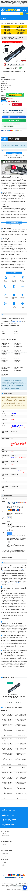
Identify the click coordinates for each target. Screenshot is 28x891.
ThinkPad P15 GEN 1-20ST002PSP (5, 347)
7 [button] (18, 702)
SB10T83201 (16, 329)
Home (2, 22)
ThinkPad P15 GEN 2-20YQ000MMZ (18, 354)
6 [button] (16, 702)
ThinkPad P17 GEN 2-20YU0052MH (18, 364)
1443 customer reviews (12, 75)
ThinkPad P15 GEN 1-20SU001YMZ (18, 351)
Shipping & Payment (17, 139)
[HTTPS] (21, 877)
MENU (4, 18)
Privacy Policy (4, 838)
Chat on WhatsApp (15, 120)
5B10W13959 (16, 333)
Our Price (4, 101)
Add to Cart (18, 104)
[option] (14, 53)
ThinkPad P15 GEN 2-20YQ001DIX (5, 358)
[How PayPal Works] (16, 877)
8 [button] (20, 702)
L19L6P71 (3, 333)
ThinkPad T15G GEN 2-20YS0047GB (5, 375)
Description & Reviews (4, 139)
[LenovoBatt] (14, 9)
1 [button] (7, 702)
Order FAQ (4, 846)
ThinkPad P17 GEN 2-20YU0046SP (5, 364)
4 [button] (13, 702)
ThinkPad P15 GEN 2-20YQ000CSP (5, 354)
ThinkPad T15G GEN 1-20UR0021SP (18, 368)
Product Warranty (5, 835)
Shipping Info (4, 855)
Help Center (4, 844)
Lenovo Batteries (8, 22)
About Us (4, 833)
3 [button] (11, 702)
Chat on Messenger (15, 117)
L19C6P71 (3, 331)
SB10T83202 (3, 335)
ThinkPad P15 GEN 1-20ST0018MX (18, 344)
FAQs (24, 138)
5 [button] (14, 702)
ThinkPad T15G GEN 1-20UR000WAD (5, 368)
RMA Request (4, 865)
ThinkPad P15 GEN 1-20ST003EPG (18, 347)
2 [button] (9, 702)
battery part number (15, 569)
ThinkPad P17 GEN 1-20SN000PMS (5, 361)
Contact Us (4, 862)
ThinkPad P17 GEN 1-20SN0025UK (18, 361)
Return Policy (4, 847)
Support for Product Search (16, 321)
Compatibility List (11, 139)
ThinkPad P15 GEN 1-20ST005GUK (5, 351)
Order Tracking (5, 853)
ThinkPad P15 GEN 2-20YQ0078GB (18, 358)
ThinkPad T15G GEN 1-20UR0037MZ (18, 371)
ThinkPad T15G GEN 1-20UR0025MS (5, 371)
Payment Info (4, 856)
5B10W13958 (16, 331)
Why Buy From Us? (5, 837)
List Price (4, 98)
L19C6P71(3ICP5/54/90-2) (6, 329)
